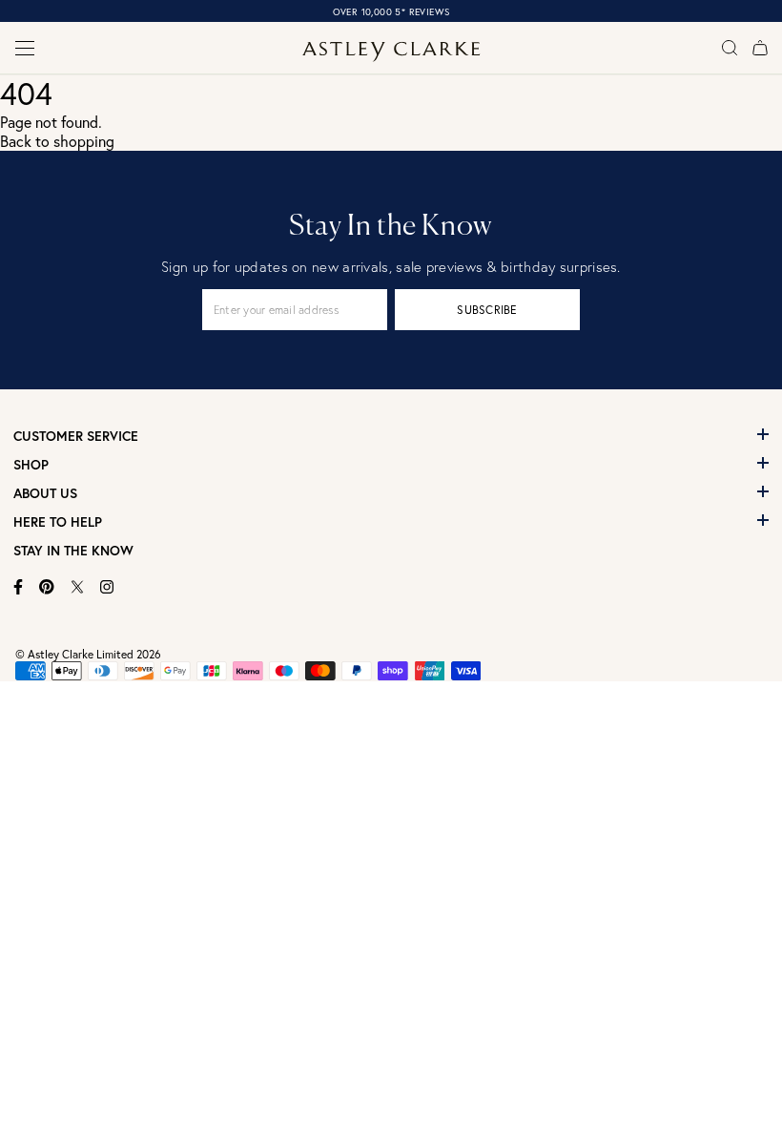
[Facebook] (18, 586)
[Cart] (760, 48)
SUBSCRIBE (487, 309)
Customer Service (75, 436)
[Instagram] (107, 586)
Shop (31, 464)
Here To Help (57, 522)
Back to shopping (57, 141)
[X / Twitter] (77, 586)
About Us (45, 493)
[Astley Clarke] (391, 52)
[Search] (729, 48)
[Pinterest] (46, 586)
